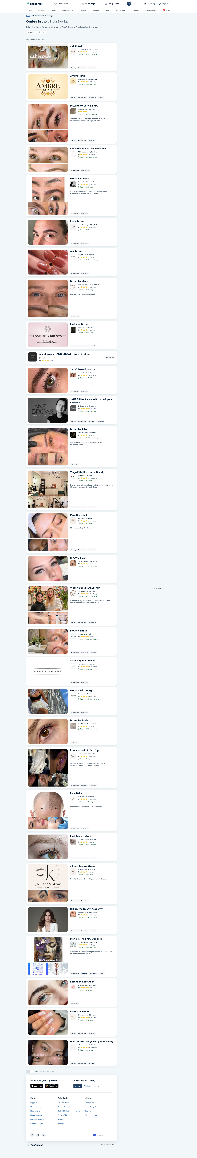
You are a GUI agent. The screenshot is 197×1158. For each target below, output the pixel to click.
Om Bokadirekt (63, 1103)
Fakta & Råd (62, 1115)
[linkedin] (37, 1135)
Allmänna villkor (91, 1115)
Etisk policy (89, 1103)
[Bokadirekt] (34, 3)
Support (61, 1123)
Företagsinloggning (91, 1086)
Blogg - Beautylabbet (66, 1107)
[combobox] (66, 3)
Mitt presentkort (36, 1115)
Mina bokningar (36, 1107)
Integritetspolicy (91, 1107)
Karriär (60, 1119)
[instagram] (32, 1135)
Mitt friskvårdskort (37, 1119)
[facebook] (43, 1135)
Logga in (33, 1103)
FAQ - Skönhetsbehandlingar (69, 1111)
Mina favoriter (35, 1111)
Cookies (88, 1111)
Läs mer (78, 1086)
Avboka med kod (36, 1123)
